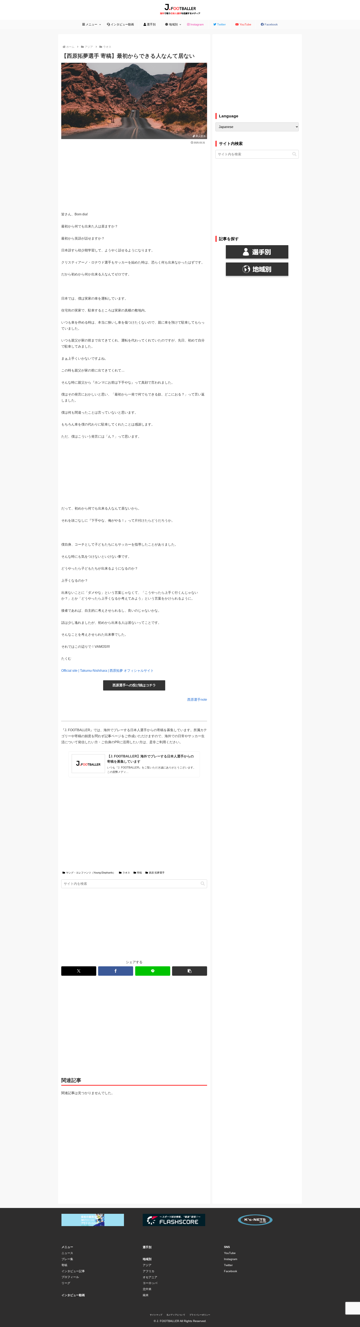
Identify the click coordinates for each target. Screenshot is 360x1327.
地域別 (147, 1259)
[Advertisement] (134, 176)
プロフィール (70, 1277)
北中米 (147, 1289)
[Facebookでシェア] (115, 971)
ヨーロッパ (150, 1283)
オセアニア (150, 1277)
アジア (147, 1265)
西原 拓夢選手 (157, 872)
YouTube (230, 1253)
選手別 (147, 1247)
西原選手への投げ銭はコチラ (134, 685)
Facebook (230, 1271)
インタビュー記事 (73, 1271)
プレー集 (67, 1259)
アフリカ (148, 1271)
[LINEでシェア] (152, 971)
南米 (146, 1295)
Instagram (230, 1259)
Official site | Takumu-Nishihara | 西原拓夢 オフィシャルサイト (107, 670)
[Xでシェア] (78, 971)
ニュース (67, 1253)
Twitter (228, 1265)
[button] (202, 883)
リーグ (65, 1283)
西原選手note (197, 699)
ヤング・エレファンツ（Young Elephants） (90, 872)
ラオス (126, 872)
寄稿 (139, 872)
